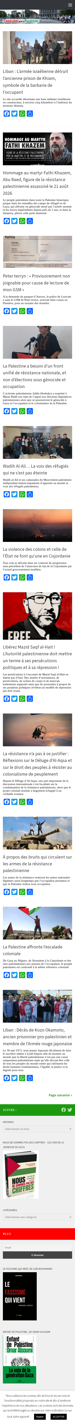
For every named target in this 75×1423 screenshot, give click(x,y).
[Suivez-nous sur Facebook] (63, 1110)
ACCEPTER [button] (58, 1416)
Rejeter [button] (39, 1416)
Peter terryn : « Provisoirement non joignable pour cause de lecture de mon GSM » (36, 282)
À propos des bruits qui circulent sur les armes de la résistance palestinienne (37, 863)
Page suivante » (60, 1095)
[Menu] (70, 5)
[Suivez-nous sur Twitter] (70, 1110)
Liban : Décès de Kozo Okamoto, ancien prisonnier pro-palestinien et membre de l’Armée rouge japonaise (37, 1036)
